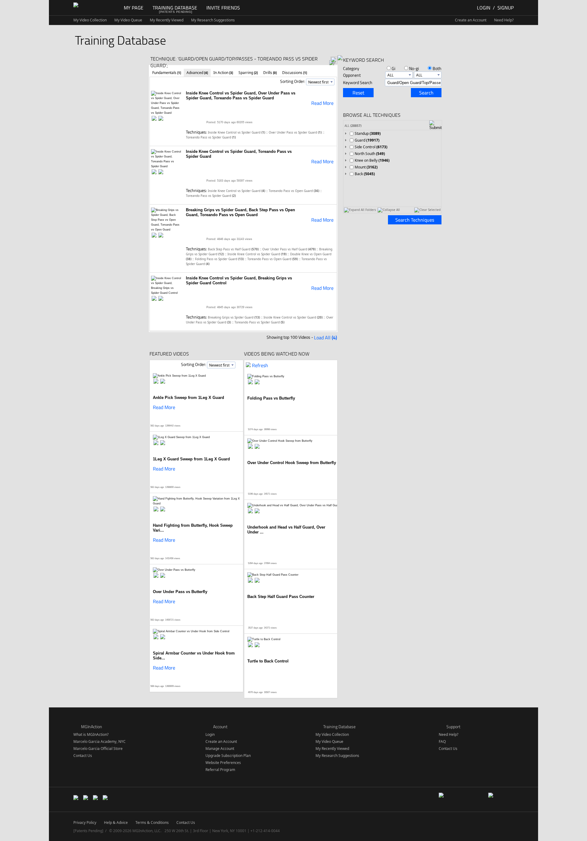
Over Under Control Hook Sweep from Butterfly (291, 462)
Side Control (371, 146)
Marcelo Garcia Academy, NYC (99, 741)
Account (220, 726)
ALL (353, 126)
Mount (366, 167)
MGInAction (91, 726)
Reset (358, 92)
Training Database (175, 7)
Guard (367, 140)
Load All (325, 337)
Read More (322, 103)
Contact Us (82, 755)
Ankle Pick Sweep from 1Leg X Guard (188, 397)
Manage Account (219, 748)
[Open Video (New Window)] (160, 118)
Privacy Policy (84, 822)
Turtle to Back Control (268, 661)
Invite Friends (223, 7)
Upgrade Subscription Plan (228, 755)
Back (365, 173)
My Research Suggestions (213, 20)
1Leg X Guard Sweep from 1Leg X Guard (191, 459)
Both (437, 68)
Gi (393, 68)
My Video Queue (128, 20)
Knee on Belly (372, 160)
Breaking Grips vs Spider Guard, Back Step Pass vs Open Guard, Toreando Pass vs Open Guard (240, 212)
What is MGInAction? (91, 734)
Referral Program (220, 769)
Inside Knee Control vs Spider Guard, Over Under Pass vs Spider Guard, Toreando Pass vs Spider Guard (240, 95)
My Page (133, 7)
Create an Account (470, 20)
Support (453, 726)
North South (370, 153)
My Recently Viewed (166, 20)
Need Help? (504, 20)
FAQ (442, 741)
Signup (505, 7)
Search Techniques (414, 219)
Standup (368, 133)
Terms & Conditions (152, 822)
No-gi (414, 68)
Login (483, 7)
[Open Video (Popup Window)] (154, 118)
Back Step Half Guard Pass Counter (280, 596)
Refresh (260, 365)
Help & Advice (116, 822)
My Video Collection (90, 20)
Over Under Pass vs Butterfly (180, 591)
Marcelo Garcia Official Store (98, 748)
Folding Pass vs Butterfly (271, 398)
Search (426, 92)
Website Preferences (223, 762)
